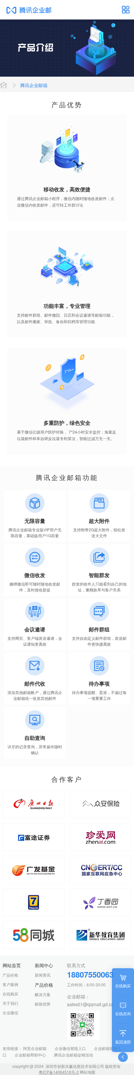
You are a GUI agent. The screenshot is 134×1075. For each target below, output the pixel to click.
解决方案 (42, 994)
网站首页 (3, 85)
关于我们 (10, 1003)
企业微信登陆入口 (70, 1048)
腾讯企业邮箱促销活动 (73, 1054)
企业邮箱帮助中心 (30, 1054)
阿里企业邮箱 (35, 1048)
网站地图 (87, 1072)
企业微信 (10, 1012)
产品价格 (10, 975)
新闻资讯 (42, 975)
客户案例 (10, 984)
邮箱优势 (42, 1003)
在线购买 (10, 993)
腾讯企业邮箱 (33, 85)
